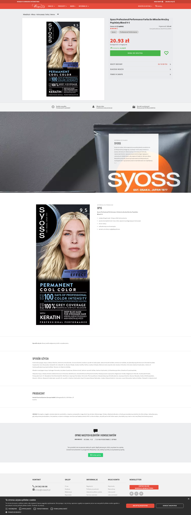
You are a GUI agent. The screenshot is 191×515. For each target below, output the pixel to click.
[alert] (95, 506)
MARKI (72, 6)
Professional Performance (128, 32)
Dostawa (67, 489)
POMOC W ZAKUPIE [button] (116, 74)
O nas (66, 486)
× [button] (188, 499)
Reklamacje (68, 492)
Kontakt (36, 479)
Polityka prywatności (92, 489)
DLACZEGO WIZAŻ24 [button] (117, 69)
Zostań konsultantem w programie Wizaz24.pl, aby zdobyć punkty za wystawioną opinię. (95, 450)
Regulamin (89, 486)
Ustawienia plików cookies (94, 492)
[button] (64, 512)
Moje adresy (111, 489)
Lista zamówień (112, 495)
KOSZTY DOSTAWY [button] (138, 64)
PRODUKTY (62, 6)
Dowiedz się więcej (38, 505)
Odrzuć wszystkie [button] (170, 506)
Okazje (51, 6)
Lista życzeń (111, 492)
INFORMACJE (83, 6)
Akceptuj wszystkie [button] (140, 506)
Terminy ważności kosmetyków (91, 496)
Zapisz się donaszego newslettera (144, 487)
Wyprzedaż (68, 495)
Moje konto (111, 486)
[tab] (97, 14)
